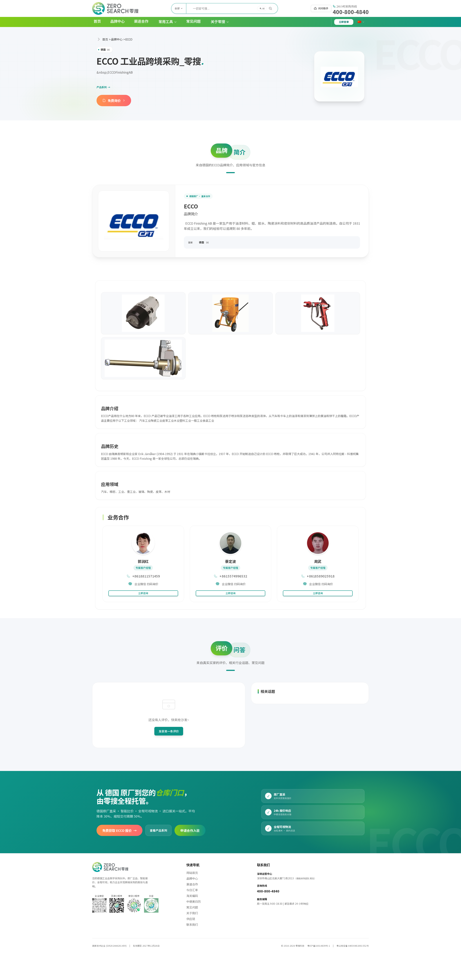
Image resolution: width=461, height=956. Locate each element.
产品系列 (103, 87)
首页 (105, 39)
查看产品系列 (158, 830)
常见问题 (192, 907)
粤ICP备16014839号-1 (318, 945)
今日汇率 (192, 890)
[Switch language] (361, 22)
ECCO (128, 39)
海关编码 (192, 896)
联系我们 (192, 924)
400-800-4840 (351, 12)
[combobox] (232, 8)
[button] (165, 21)
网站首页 (192, 872)
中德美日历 (193, 901)
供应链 (190, 919)
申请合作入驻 (190, 830)
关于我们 (192, 913)
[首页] (115, 8)
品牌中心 (116, 39)
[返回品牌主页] (339, 76)
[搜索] (270, 8)
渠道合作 (192, 884)
